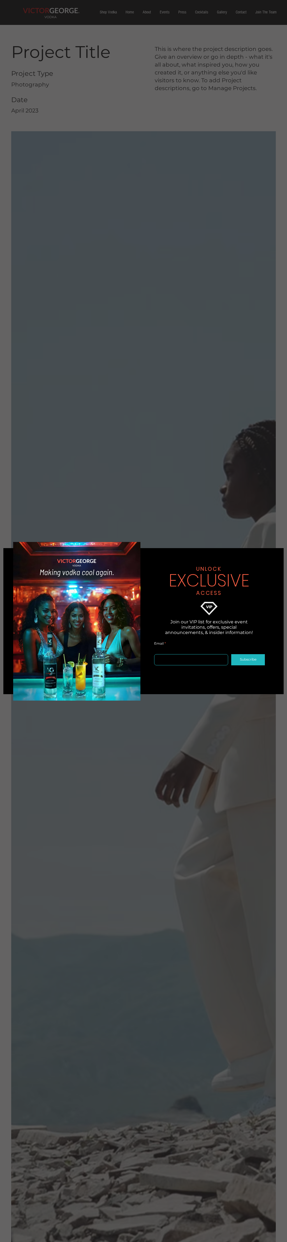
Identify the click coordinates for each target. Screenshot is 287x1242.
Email (159, 643)
